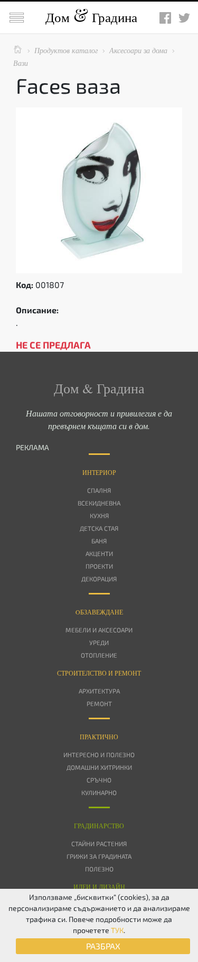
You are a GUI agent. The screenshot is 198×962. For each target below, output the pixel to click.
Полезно (99, 868)
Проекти (99, 566)
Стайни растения (99, 843)
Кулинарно (99, 792)
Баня (99, 540)
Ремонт (99, 703)
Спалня (99, 490)
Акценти (99, 553)
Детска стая (99, 528)
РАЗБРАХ (103, 946)
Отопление (99, 655)
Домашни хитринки (99, 767)
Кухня (99, 515)
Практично (99, 736)
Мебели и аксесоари (99, 629)
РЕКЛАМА (32, 447)
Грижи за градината (99, 856)
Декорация (99, 578)
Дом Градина (91, 17)
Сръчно (99, 780)
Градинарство (99, 825)
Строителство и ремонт (99, 673)
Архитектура (99, 691)
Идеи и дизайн (99, 886)
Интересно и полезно (99, 754)
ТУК (117, 930)
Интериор (99, 472)
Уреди (99, 642)
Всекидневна (99, 503)
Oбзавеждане (99, 612)
